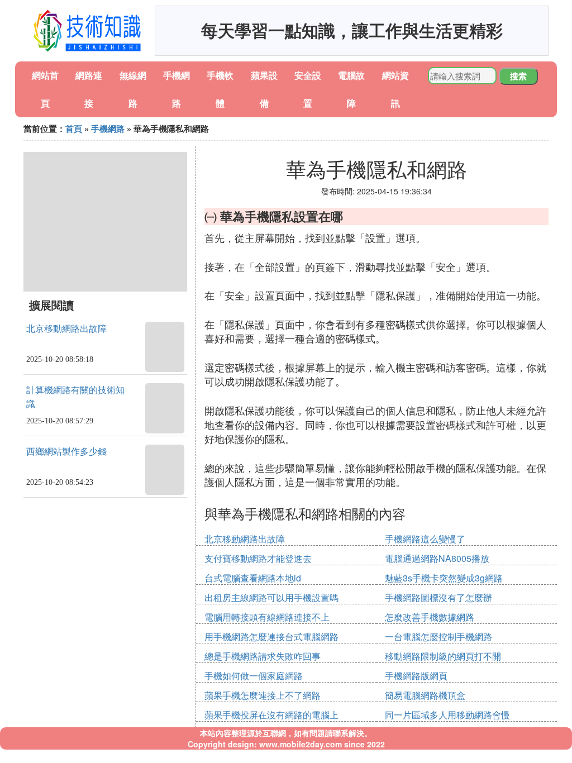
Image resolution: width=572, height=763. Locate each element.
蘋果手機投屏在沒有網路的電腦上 (271, 714)
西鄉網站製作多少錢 (66, 451)
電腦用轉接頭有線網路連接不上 (267, 617)
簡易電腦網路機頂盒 (425, 695)
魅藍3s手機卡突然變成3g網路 (444, 577)
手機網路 (108, 128)
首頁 (73, 128)
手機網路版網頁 (416, 675)
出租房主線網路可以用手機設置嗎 (271, 597)
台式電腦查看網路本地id (252, 577)
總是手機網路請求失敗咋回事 (262, 656)
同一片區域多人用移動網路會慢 (447, 714)
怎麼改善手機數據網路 (429, 617)
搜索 (518, 76)
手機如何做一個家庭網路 (253, 675)
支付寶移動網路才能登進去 (258, 558)
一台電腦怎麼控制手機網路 (438, 636)
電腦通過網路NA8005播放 (437, 558)
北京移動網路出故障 (66, 328)
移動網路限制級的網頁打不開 (443, 656)
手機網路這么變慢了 (425, 538)
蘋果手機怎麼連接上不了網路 (262, 695)
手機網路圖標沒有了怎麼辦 (438, 597)
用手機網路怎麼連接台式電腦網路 (271, 636)
